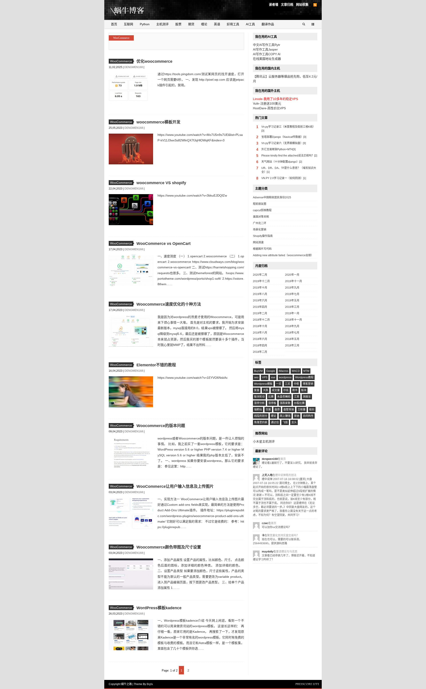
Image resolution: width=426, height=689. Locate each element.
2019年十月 (260, 287)
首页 (114, 24)
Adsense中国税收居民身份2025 (272, 197)
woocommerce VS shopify (161, 183)
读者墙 (273, 4)
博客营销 (308, 383)
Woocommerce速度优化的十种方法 (168, 304)
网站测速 (258, 242)
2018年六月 (260, 339)
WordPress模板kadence (158, 608)
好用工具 (233, 24)
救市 (295, 390)
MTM (306, 371)
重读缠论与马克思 (286, 551)
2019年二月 (260, 313)
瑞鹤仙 (258, 409)
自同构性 (308, 416)
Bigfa (150, 684)
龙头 (294, 422)
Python (145, 24)
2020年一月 (292, 274)
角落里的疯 (260, 422)
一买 (278, 383)
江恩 (296, 396)
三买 (287, 383)
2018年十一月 (293, 319)
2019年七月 (292, 294)
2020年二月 (260, 274)
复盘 (256, 390)
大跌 (265, 390)
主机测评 (162, 24)
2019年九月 (292, 287)
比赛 (271, 396)
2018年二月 (260, 351)
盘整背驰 (288, 409)
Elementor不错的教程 (156, 365)
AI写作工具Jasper (265, 49)
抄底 (286, 390)
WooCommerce (121, 37)
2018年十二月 (261, 319)
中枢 (296, 383)
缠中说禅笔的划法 (285, 475)
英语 (217, 24)
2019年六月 (260, 300)
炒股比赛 (299, 403)
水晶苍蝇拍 (283, 396)
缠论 (204, 24)
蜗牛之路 (134, 10)
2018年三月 (292, 345)
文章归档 (287, 4)
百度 (268, 409)
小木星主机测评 (264, 441)
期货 (191, 24)
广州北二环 (259, 223)
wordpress (285, 377)
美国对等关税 (261, 216)
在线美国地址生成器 (267, 59)
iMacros (283, 371)
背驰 (296, 416)
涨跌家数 (285, 403)
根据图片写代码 (262, 248)
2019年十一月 (293, 281)
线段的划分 (260, 416)
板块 (303, 390)
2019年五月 (292, 300)
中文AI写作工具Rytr (266, 45)
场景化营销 (259, 229)
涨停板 (272, 403)
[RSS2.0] (315, 5)
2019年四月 (260, 306)
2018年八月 (260, 332)
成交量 (276, 390)
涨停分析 (259, 403)
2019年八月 (260, 294)
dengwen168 (134, 67)
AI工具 (250, 24)
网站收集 (302, 4)
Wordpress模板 (263, 383)
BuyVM (258, 371)
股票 (178, 24)
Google (270, 371)
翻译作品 (268, 24)
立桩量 (302, 409)
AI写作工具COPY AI (266, 54)
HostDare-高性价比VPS (269, 108)
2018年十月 (260, 326)
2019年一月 (292, 313)
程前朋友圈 (259, 203)
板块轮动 (259, 396)
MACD (296, 371)
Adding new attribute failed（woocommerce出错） (283, 255)
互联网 (128, 24)
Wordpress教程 (304, 377)
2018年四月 (260, 345)
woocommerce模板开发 (158, 122)
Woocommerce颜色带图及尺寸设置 (168, 547)
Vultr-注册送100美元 (267, 103)
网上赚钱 (285, 416)
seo (256, 377)
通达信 (275, 422)
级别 (311, 409)
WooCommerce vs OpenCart (163, 243)
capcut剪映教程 (262, 210)
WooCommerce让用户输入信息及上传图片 (175, 486)
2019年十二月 (261, 281)
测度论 (307, 396)
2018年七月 (292, 332)
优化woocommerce (154, 61)
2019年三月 (292, 306)
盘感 (277, 409)
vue (273, 377)
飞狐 (285, 422)
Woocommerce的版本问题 (160, 426)
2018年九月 (292, 326)
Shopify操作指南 (263, 236)
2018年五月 (292, 339)
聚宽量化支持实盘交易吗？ (283, 535)
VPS (264, 377)
